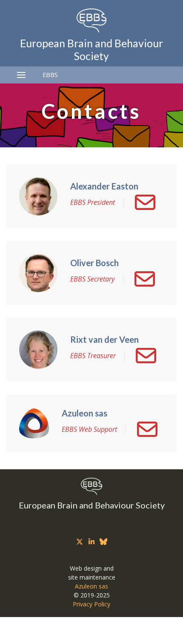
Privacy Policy (91, 604)
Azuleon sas (91, 586)
